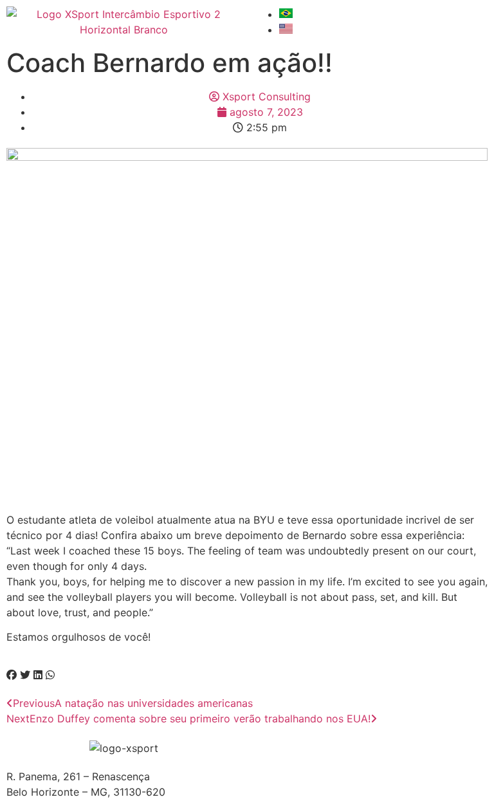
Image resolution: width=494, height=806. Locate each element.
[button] (11, 674)
